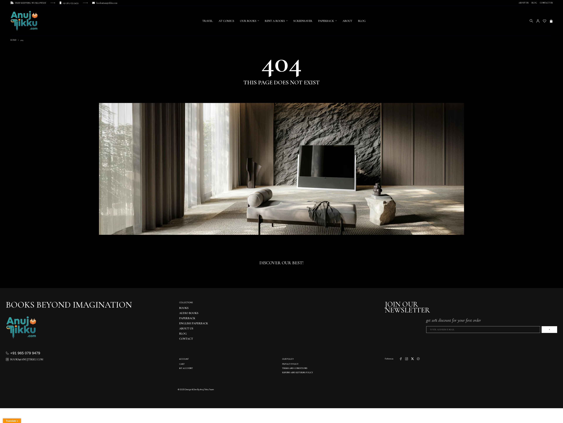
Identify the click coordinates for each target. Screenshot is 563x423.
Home (13, 40)
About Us (524, 3)
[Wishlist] (544, 21)
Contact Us (546, 3)
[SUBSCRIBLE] (549, 329)
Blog (534, 3)
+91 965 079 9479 (70, 2)
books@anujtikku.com (106, 2)
